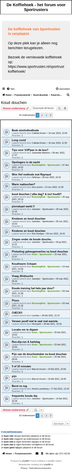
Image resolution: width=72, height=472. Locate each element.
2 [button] (42, 115)
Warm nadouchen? (23, 184)
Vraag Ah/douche (22, 276)
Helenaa (36, 177)
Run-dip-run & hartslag (26, 341)
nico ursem (37, 187)
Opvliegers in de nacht (26, 162)
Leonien (35, 315)
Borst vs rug (19, 386)
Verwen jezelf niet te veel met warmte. (35, 321)
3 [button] (46, 115)
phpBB (25, 461)
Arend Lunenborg (40, 389)
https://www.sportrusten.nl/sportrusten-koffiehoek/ (38, 69)
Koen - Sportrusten (42, 254)
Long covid (19, 140)
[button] (51, 115)
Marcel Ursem (39, 369)
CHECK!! (17, 312)
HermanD (36, 324)
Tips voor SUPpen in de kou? (30, 150)
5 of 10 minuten (21, 366)
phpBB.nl (48, 464)
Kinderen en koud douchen (28, 218)
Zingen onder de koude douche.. (32, 239)
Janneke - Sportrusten (43, 209)
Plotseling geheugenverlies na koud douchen (40, 251)
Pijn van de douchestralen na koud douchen (39, 354)
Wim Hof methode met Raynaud (31, 174)
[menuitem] (10, 88)
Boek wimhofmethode (25, 130)
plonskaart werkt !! (23, 206)
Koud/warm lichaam (24, 263)
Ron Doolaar (38, 233)
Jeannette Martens (41, 153)
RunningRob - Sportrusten (46, 165)
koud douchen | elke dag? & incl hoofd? (37, 194)
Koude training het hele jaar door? (33, 288)
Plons (15, 300)
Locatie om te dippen (25, 329)
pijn (14, 376)
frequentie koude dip (24, 395)
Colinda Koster (39, 133)
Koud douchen (14, 102)
